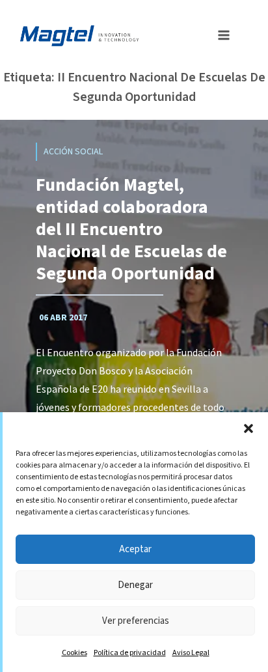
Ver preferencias (135, 621)
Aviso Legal (190, 652)
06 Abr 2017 (63, 317)
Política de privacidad (130, 652)
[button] (248, 428)
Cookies (74, 652)
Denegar (135, 585)
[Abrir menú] (219, 33)
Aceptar (135, 549)
